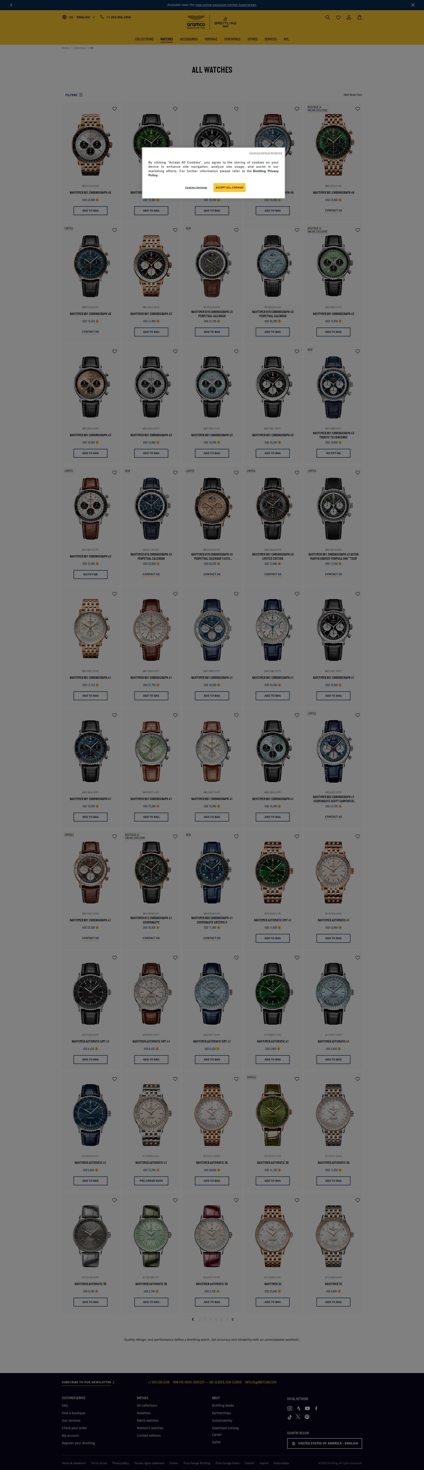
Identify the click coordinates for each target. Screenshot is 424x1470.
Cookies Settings (196, 187)
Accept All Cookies (229, 187)
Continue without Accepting (265, 152)
